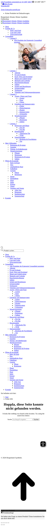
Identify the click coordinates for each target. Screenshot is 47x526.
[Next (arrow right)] (4, 524)
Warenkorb (5, 6)
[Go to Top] (23, 509)
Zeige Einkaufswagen (8, 10)
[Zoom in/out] (8, 522)
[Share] (4, 522)
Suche (10, 419)
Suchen (36, 419)
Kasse (18, 10)
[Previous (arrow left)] (2, 524)
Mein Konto (8, 4)
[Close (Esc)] (2, 522)
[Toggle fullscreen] (6, 522)
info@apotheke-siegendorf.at (11, 2)
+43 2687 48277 (26, 2)
